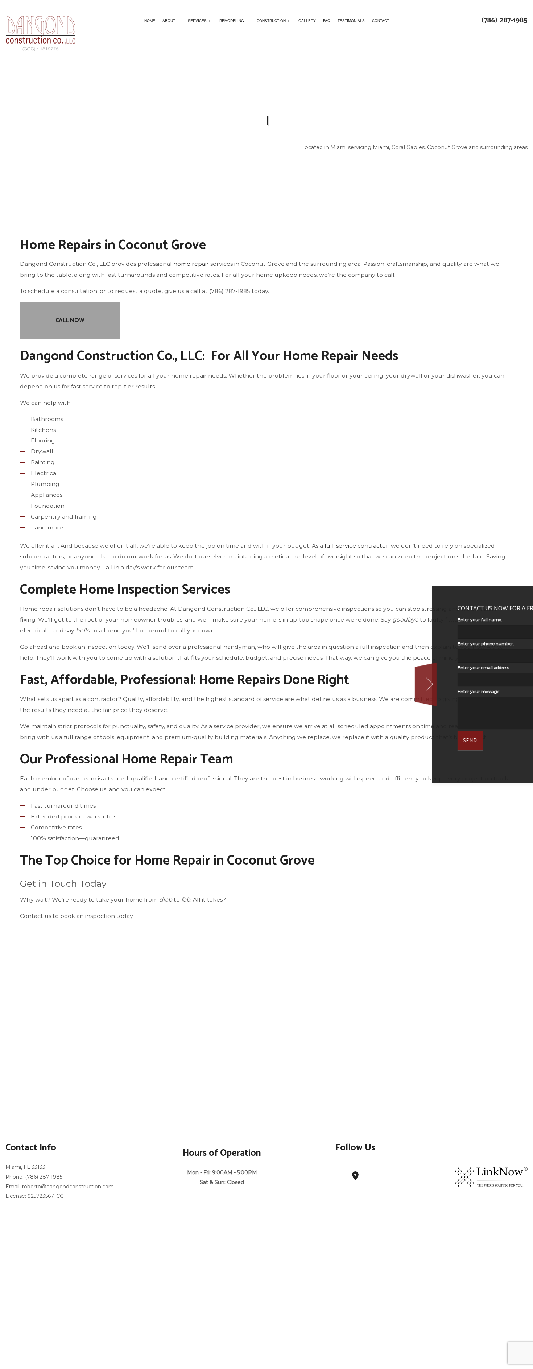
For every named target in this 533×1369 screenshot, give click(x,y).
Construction (271, 20)
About (168, 20)
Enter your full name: (377, 619)
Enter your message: (376, 691)
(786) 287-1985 (505, 20)
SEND (368, 741)
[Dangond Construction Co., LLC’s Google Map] (355, 1177)
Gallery (307, 20)
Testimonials (351, 20)
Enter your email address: (381, 667)
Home (149, 20)
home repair (191, 263)
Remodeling (231, 20)
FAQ (326, 20)
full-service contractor (356, 545)
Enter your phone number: (383, 643)
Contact (380, 20)
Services (197, 20)
